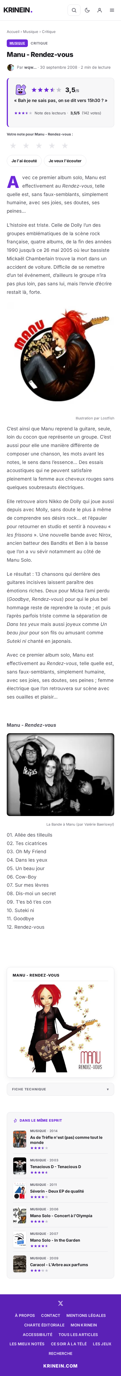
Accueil (13, 31)
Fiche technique (29, 1089)
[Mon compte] (99, 10)
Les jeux (102, 1344)
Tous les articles (78, 1334)
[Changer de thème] (87, 10)
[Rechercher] (74, 10)
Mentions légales (86, 1315)
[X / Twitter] (60, 1303)
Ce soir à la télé (69, 1344)
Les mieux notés (27, 1344)
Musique (30, 31)
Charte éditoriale (44, 1325)
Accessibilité (37, 1334)
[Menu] (112, 10)
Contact (50, 1315)
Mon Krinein (84, 1325)
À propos (25, 1315)
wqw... (30, 67)
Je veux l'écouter (65, 160)
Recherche (60, 1353)
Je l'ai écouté (24, 160)
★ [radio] (13, 145)
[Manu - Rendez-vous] (60, 1028)
